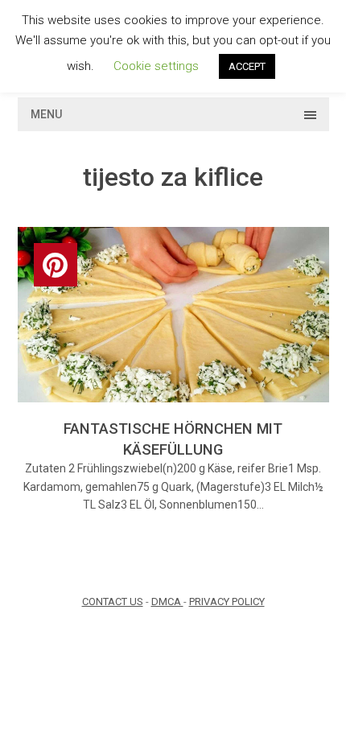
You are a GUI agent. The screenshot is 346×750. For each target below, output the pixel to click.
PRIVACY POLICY (227, 601)
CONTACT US (112, 601)
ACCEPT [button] (247, 66)
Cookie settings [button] (156, 66)
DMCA (167, 601)
